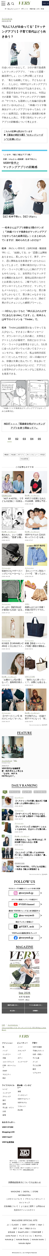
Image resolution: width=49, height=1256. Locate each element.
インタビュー (22, 1095)
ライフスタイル (7, 19)
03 (24, 438)
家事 (4, 1104)
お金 (4, 1111)
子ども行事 (37, 1065)
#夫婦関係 (24, 459)
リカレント (22, 1106)
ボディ (20, 1058)
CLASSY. (15, 1225)
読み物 (20, 1110)
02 (16, 438)
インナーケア (22, 1062)
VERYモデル (22, 1103)
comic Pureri (11, 1236)
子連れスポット (38, 1051)
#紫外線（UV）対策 (37, 9)
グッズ (35, 1062)
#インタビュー (32, 455)
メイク (20, 1047)
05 (39, 438)
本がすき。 (39, 1236)
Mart (40, 1225)
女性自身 (11, 1232)
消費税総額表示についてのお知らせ (24, 1182)
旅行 (4, 1100)
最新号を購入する (12, 1005)
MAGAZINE (15, 1191)
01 (9, 438)
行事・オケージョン (9, 1066)
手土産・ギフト (8, 1108)
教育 (34, 1069)
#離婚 (6, 455)
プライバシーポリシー (34, 1199)
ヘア (19, 1054)
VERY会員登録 (8, 1142)
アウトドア (7, 1097)
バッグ (5, 1051)
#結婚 (13, 455)
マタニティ (7, 1074)
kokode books (38, 1239)
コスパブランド (8, 1062)
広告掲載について (11, 1206)
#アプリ (21, 455)
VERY (24, 1225)
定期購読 (35, 1010)
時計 (4, 1078)
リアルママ (37, 1073)
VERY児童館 (37, 1047)
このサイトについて (14, 1199)
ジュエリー (7, 1054)
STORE (35, 1191)
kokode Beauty (22, 1239)
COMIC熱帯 (36, 1232)
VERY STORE (7, 1127)
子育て (34, 1043)
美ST (15, 1228)
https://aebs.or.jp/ (28, 1169)
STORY (32, 1225)
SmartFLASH (23, 1232)
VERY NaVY (7, 1137)
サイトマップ (24, 1203)
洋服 (4, 1058)
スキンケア (22, 1051)
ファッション (7, 1043)
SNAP (5, 1071)
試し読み (12, 1010)
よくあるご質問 (27, 1206)
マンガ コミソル (25, 1236)
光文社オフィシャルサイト (24, 1210)
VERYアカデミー (24, 1099)
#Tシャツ (25, 9)
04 (31, 438)
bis (21, 1228)
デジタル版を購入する (35, 1005)
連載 (19, 1091)
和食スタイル (30, 1228)
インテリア (7, 1093)
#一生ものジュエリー (12, 9)
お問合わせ (40, 1206)
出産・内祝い (37, 1054)
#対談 (42, 455)
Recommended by (35, 725)
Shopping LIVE (8, 1132)
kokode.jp (9, 1239)
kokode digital (24, 1243)
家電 (4, 1115)
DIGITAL (26, 1191)
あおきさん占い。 (9, 1122)
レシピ (5, 1089)
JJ (8, 1225)
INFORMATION (24, 1195)
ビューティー (22, 1043)
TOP (3, 1025)
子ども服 (36, 1058)
